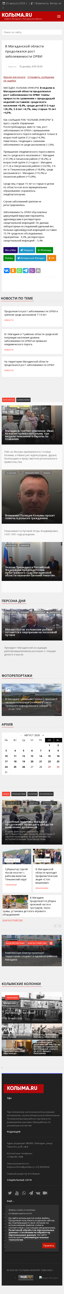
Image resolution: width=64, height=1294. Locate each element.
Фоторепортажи (17, 675)
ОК (52, 258)
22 (49, 761)
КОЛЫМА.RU (17, 15)
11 (15, 756)
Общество (33, 803)
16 (58, 756)
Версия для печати (14, 77)
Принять (48, 1245)
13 (32, 756)
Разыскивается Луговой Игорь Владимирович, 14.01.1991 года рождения (31, 532)
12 (23, 756)
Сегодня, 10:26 (12, 860)
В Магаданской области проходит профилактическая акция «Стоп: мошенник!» (46, 876)
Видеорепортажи (15, 943)
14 (40, 756)
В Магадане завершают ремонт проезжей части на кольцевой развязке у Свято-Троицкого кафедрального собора (31, 702)
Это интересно (46, 794)
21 (40, 761)
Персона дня (13, 601)
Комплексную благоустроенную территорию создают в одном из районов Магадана (31, 956)
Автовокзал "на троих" (20, 1013)
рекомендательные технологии (29, 1238)
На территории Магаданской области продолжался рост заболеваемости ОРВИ (29, 363)
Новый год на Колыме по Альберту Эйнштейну (46, 1036)
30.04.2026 (11, 612)
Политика (32, 794)
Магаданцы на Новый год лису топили (16, 1036)
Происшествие (19, 794)
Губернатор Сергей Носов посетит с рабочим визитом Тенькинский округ (16, 874)
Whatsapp (45, 250)
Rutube (9, 258)
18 (15, 761)
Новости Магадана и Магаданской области (23, 19)
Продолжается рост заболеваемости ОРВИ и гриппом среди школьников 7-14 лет (31, 313)
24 (6, 766)
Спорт (35, 409)
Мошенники (41, 888)
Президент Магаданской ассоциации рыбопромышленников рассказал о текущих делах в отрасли (30, 651)
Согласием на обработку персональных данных (29, 1233)
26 (23, 766)
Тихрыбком (54, 612)
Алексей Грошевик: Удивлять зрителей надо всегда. (13, 1051)
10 (6, 756)
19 (23, 761)
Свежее (6, 794)
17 (6, 761)
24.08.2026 (11, 409)
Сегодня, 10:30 (13, 803)
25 (15, 766)
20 (32, 761)
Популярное (9, 400)
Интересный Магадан (32, 258)
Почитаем (12, 997)
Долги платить (49, 803)
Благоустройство (13, 920)
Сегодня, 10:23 (43, 860)
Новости (12, 66)
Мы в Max (10, 250)
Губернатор (11, 884)
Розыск (46, 473)
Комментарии (23, 400)
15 (49, 756)
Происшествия (32, 473)
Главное (24, 409)
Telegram (28, 250)
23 (58, 761)
